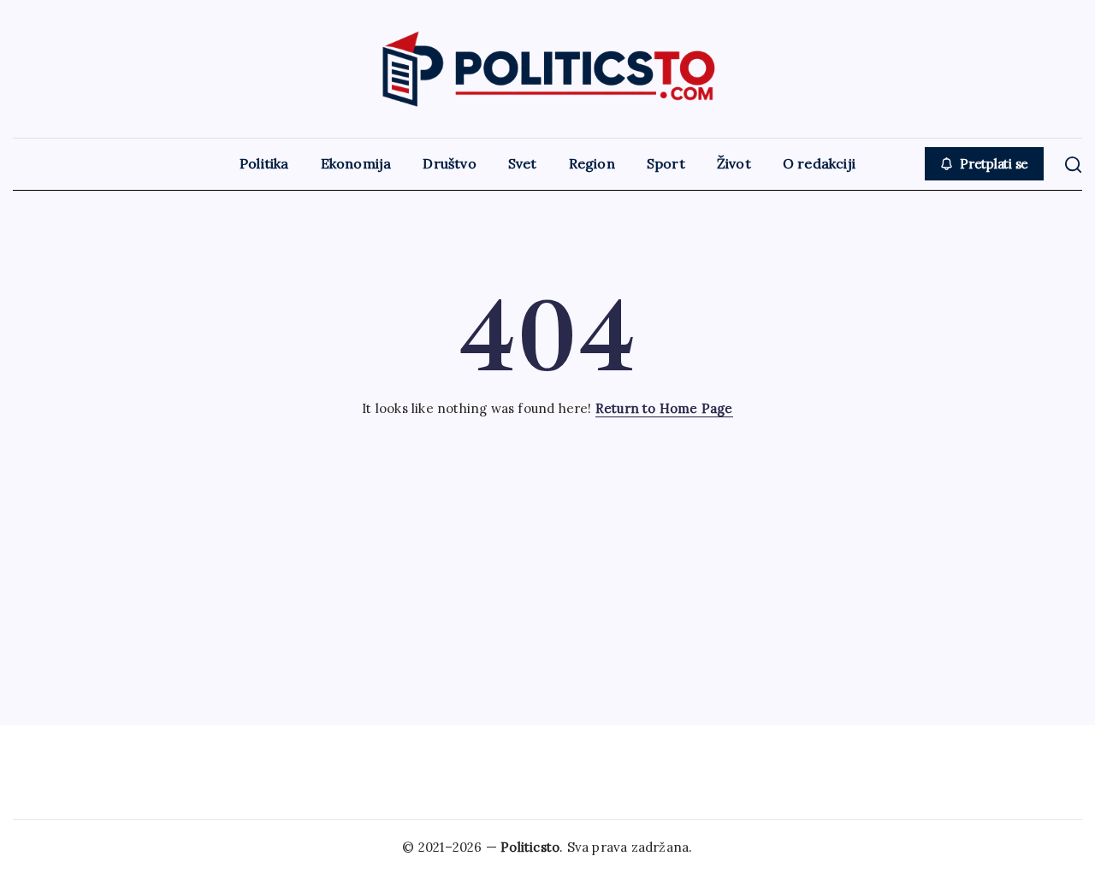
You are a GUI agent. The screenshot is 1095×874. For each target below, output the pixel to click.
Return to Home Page (664, 408)
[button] (984, 163)
